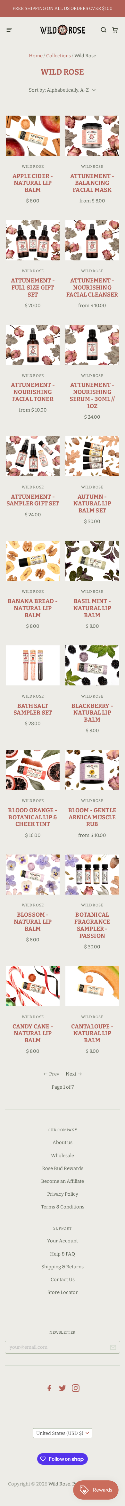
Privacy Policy (62, 1194)
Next (71, 1074)
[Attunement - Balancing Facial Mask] (92, 136)
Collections (58, 56)
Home (36, 56)
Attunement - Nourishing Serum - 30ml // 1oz (92, 395)
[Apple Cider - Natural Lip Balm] (33, 136)
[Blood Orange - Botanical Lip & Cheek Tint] (33, 770)
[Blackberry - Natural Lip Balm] (92, 665)
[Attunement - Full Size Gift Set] (33, 240)
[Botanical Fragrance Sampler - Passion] (92, 875)
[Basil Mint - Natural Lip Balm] (92, 561)
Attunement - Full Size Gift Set (33, 287)
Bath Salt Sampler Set (32, 709)
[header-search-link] (103, 29)
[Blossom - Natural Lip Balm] (33, 875)
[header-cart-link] (115, 29)
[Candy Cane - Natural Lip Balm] (33, 986)
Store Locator (62, 1292)
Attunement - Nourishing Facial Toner (33, 392)
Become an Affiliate (62, 1181)
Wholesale (62, 1155)
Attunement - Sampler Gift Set (32, 500)
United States (59, 1433)
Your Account (62, 1241)
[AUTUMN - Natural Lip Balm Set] (92, 456)
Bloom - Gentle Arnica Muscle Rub (92, 817)
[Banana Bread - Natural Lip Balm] (33, 561)
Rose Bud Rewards (62, 1168)
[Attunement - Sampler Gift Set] (33, 456)
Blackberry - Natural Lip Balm (92, 713)
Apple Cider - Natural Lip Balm (33, 183)
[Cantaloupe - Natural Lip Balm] (92, 986)
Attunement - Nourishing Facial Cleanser (92, 287)
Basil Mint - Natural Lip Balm (92, 608)
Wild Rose (33, 166)
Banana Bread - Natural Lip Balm (33, 608)
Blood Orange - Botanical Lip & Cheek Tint (32, 817)
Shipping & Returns (62, 1267)
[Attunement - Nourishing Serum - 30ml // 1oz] (92, 345)
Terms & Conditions (62, 1207)
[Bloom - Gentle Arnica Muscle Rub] (92, 770)
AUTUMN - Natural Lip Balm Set (92, 503)
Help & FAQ (62, 1254)
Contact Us (63, 1279)
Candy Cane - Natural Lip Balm (33, 1033)
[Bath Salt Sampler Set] (33, 665)
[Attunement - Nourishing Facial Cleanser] (92, 240)
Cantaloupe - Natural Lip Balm (92, 1033)
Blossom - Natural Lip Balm (33, 921)
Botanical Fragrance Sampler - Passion (92, 925)
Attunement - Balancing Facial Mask (92, 183)
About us (62, 1142)
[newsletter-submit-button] (113, 1348)
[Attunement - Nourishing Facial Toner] (33, 345)
